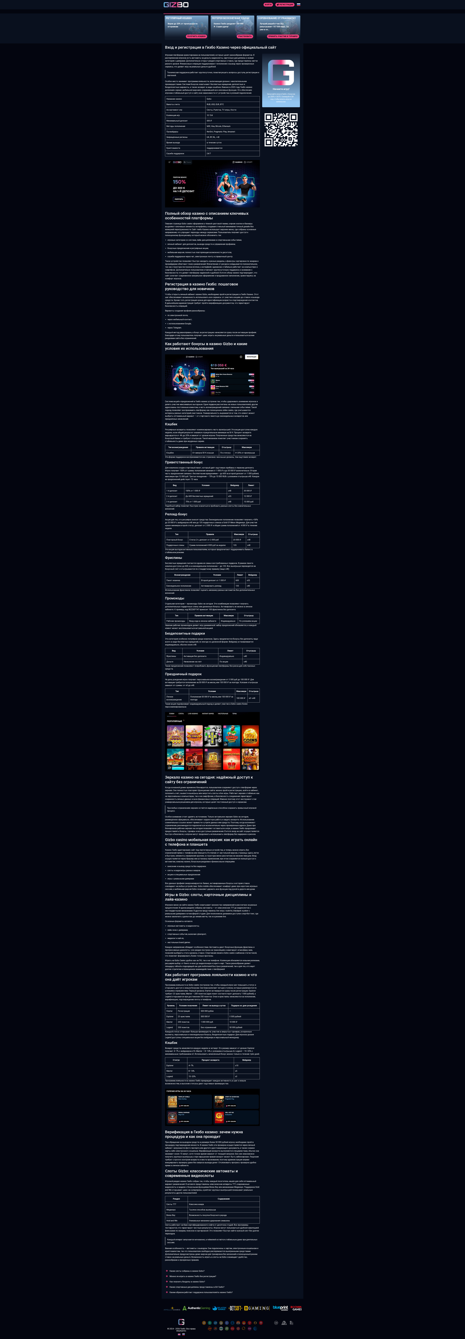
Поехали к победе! (281, 89)
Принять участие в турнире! (191, 36)
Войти (268, 5)
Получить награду (288, 36)
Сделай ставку (244, 36)
